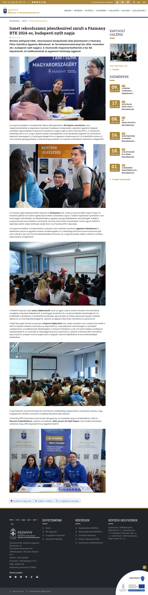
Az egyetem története (55, 535)
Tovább (115, 69)
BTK (13, 2)
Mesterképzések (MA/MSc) (90, 531)
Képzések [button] (78, 10)
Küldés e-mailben (45, 501)
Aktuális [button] (126, 10)
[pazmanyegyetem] (33, 10)
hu (138, 2)
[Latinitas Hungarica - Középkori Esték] (123, 90)
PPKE (5, 2)
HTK (9, 2)
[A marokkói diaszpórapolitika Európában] (125, 170)
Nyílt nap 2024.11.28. (119, 66)
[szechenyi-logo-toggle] (144, 567)
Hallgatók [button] (114, 10)
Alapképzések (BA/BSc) (88, 528)
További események (121, 179)
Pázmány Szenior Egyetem (102, 2)
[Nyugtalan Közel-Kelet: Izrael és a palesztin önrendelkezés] (123, 106)
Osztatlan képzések (87, 535)
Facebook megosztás (22, 501)
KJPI (20, 2)
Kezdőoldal (14, 21)
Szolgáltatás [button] (139, 10)
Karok (48, 528)
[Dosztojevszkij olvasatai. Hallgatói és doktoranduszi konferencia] (123, 138)
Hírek (24, 21)
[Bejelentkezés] (117, 2)
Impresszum (18, 591)
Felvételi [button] (89, 10)
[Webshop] (44, 2)
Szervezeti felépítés (54, 539)
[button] (134, 2)
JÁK (16, 2)
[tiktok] (42, 2)
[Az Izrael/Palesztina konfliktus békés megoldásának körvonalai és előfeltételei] (124, 122)
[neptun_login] (128, 2)
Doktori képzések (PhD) (89, 539)
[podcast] (39, 2)
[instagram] (35, 2)
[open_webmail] (122, 2)
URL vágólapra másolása (69, 501)
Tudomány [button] (101, 10)
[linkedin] (37, 2)
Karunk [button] (67, 10)
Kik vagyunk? (51, 531)
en (144, 2)
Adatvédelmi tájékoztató (40, 591)
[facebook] (32, 2)
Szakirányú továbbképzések (91, 542)
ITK (24, 2)
